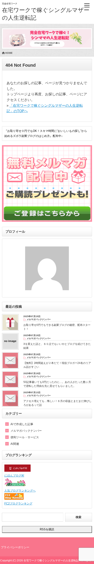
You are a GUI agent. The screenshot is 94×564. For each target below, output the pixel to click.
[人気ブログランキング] (15, 485)
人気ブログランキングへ (20, 490)
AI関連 (14, 443)
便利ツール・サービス (24, 437)
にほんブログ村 (14, 475)
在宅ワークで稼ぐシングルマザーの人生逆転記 (51, 560)
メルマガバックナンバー (26, 430)
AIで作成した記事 (21, 424)
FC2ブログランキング (18, 503)
